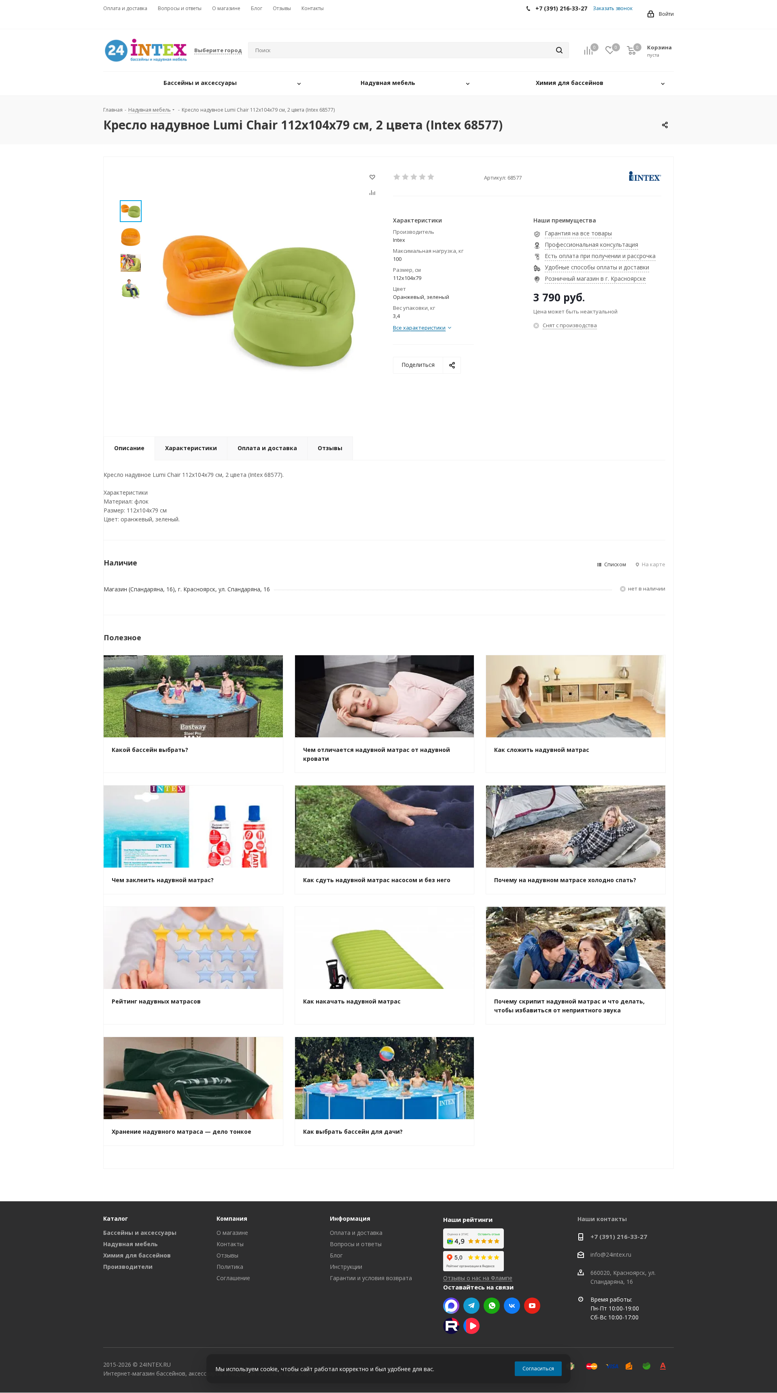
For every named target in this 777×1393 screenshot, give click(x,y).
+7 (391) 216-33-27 (618, 1236)
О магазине (232, 1232)
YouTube (532, 1306)
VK (512, 1306)
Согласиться (538, 1368)
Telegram (471, 1306)
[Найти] (559, 50)
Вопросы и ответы (356, 1244)
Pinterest (451, 1326)
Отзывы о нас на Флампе (477, 1278)
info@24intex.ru (610, 1255)
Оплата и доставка (356, 1232)
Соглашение (233, 1278)
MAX (451, 1306)
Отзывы (227, 1255)
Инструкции (346, 1266)
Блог (336, 1255)
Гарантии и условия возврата (371, 1278)
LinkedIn (471, 1326)
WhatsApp (492, 1306)
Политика (230, 1266)
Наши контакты (602, 1219)
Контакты (230, 1244)
